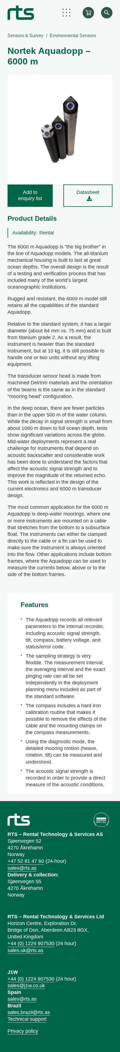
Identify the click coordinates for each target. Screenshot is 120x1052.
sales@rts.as (22, 868)
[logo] (21, 13)
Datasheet (87, 192)
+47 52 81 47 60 (26, 861)
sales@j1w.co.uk (26, 985)
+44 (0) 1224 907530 (31, 943)
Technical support (27, 1019)
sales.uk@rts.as (25, 950)
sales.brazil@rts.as (29, 1012)
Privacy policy (23, 1031)
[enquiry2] (88, 12)
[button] (66, 13)
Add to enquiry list (30, 195)
